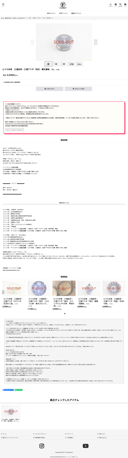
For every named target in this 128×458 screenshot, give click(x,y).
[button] (3, 5)
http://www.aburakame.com (11, 270)
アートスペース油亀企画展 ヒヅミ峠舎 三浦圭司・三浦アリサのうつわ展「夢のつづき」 (37, 231)
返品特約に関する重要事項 (12, 82)
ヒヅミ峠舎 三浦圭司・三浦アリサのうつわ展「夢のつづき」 (21, 171)
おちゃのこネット (60, 457)
